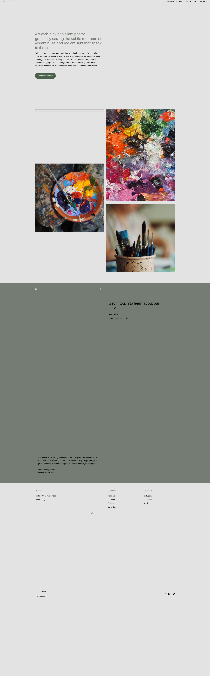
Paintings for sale (45, 76)
